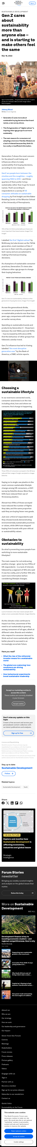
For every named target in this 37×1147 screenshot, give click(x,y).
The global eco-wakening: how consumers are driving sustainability (17, 667)
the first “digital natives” (19, 240)
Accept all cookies (19, 1136)
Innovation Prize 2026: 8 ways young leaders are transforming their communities (22, 965)
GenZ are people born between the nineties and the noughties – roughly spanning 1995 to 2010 (17, 176)
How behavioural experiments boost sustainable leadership (16, 675)
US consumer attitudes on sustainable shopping (16, 194)
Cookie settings (19, 1142)
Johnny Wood (7, 110)
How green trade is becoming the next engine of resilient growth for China (22, 995)
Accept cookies (18, 704)
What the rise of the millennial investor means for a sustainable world (17, 658)
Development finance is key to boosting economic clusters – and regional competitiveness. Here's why (18, 939)
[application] (18, 371)
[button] (18, 371)
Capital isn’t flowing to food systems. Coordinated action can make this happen (22, 985)
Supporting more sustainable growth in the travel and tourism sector (22, 954)
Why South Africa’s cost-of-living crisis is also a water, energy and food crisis (21, 974)
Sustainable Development (15, 12)
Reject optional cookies (18, 1131)
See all (31, 911)
